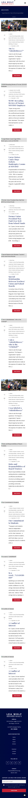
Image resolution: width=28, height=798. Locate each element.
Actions (14, 744)
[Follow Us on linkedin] (11, 762)
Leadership (11, 94)
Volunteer (14, 749)
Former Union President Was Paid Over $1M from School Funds (17, 220)
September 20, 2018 (15, 620)
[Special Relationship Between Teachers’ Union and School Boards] (14, 255)
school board (16, 94)
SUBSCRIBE (14, 790)
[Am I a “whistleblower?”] (14, 25)
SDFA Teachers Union (15, 38)
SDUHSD (22, 38)
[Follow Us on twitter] (19, 762)
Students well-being (16, 42)
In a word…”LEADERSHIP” (16, 575)
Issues (14, 741)
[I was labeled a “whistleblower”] (14, 385)
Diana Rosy (12, 205)
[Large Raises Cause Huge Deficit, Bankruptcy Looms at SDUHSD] (14, 140)
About (14, 739)
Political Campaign (17, 264)
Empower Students (16, 451)
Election (11, 262)
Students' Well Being (13, 459)
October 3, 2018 (14, 337)
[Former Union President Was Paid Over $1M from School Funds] (14, 201)
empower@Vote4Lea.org (14, 770)
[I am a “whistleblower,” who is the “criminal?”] (14, 321)
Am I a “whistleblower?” (16, 49)
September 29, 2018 (15, 405)
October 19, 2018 (15, 154)
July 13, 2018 (14, 668)
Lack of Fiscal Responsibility (15, 36)
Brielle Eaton (12, 144)
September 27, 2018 (15, 461)
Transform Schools (19, 96)
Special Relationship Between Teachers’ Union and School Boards (17, 281)
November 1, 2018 (15, 98)
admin (11, 34)
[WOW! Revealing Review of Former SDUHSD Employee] (14, 85)
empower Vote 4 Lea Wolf (15, 90)
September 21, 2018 (15, 570)
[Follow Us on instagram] (15, 762)
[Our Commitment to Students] (14, 502)
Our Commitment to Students (16, 521)
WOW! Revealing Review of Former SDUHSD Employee (17, 103)
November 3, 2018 (15, 46)
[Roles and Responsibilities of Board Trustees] (14, 445)
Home (13, 16)
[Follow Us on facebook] (7, 762)
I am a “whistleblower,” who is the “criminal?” (16, 343)
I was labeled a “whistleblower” (16, 409)
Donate (14, 753)
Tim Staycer (15, 44)
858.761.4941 (14, 772)
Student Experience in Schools (18, 514)
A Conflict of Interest (14, 624)
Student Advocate (12, 40)
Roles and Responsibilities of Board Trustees (17, 466)
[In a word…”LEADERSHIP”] (14, 557)
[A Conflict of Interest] (14, 609)
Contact (14, 751)
